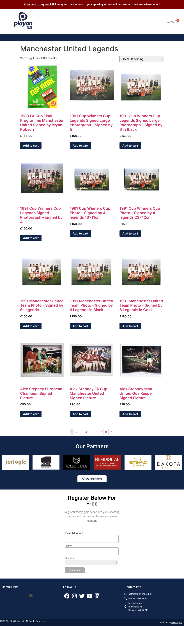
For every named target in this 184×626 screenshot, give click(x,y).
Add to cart (31, 145)
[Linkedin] (97, 596)
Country (69, 558)
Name (68, 545)
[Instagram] (74, 596)
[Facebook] (67, 596)
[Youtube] (89, 596)
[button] (92, 36)
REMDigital (176, 622)
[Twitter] (82, 596)
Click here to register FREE (40, 4)
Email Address (74, 533)
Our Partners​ (92, 446)
